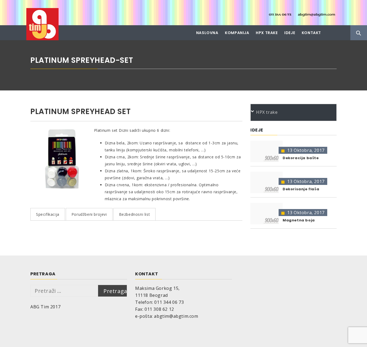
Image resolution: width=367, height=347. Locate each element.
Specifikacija (47, 214)
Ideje (289, 32)
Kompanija (237, 32)
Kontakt (311, 32)
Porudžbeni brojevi (89, 214)
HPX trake (267, 32)
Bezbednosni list (134, 214)
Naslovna (207, 32)
